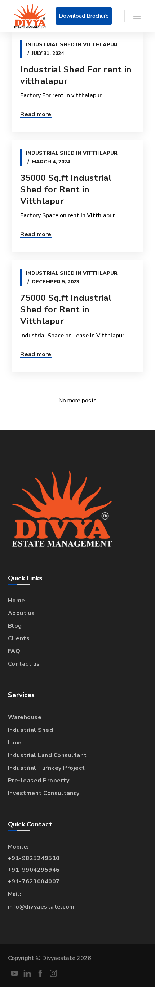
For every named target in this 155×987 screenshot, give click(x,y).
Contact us (24, 664)
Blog (15, 626)
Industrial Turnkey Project (46, 768)
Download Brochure (84, 16)
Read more (35, 114)
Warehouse (25, 717)
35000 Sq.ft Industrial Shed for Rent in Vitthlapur (66, 189)
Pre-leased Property (39, 781)
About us (21, 613)
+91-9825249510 (34, 858)
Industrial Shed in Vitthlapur (72, 44)
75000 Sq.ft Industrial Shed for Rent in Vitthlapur (66, 309)
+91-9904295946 (34, 870)
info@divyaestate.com (41, 907)
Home (16, 600)
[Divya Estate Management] (30, 16)
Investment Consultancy (44, 793)
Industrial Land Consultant (47, 755)
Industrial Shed (30, 730)
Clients (19, 638)
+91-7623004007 (34, 881)
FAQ (14, 651)
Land (15, 743)
